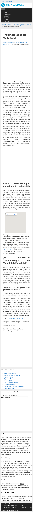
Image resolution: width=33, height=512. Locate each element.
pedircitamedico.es (8, 510)
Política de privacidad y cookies (13, 505)
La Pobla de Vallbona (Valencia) (14, 386)
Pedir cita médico (6, 25)
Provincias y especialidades (9, 395)
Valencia (6, 16)
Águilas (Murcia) (9, 379)
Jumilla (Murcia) (9, 377)
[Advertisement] (16, 63)
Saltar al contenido (7, 2)
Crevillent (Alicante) (10, 384)
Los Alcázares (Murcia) (11, 383)
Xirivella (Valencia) (9, 381)
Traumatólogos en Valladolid (22, 25)
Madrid (6, 18)
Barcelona (7, 14)
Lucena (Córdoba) (9, 388)
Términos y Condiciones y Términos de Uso (18, 507)
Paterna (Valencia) (10, 373)
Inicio (5, 12)
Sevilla (6, 20)
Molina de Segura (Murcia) (12, 375)
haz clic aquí (7, 250)
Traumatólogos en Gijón (11, 331)
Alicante (6, 21)
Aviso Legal (7, 503)
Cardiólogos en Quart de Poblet (13, 329)
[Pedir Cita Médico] (13, 7)
